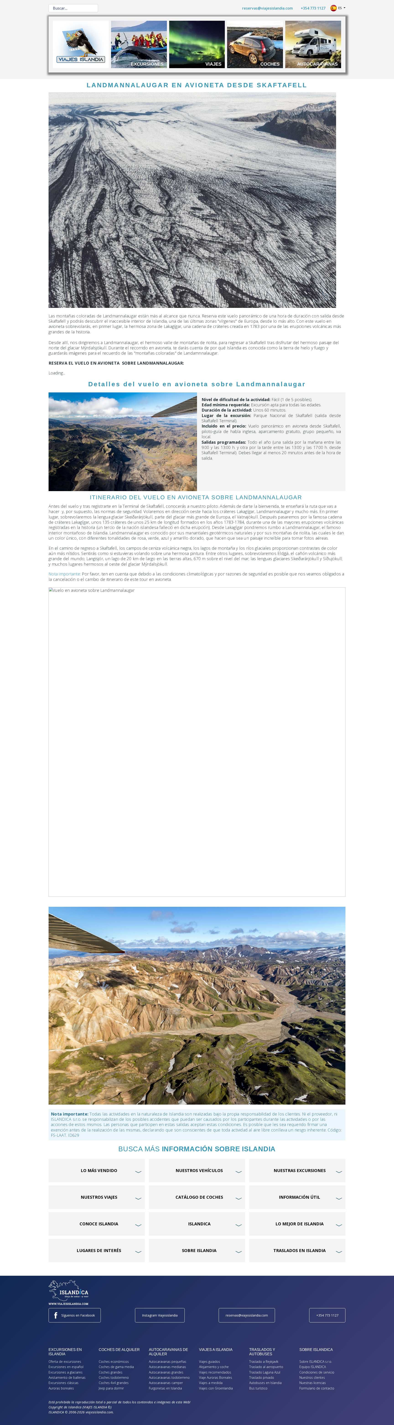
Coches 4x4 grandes (114, 1383)
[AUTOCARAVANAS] (313, 44)
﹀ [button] (139, 1163)
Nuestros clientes (312, 1377)
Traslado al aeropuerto (266, 1367)
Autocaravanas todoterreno (169, 1377)
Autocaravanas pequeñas (167, 1361)
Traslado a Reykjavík (263, 1361)
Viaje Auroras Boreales (215, 1377)
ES (340, 8)
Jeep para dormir (111, 1388)
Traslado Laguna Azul (264, 1372)
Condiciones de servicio (316, 1372)
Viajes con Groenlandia (216, 1388)
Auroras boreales (61, 1388)
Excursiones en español (66, 1367)
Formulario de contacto (316, 1388)
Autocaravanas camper (166, 1383)
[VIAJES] (197, 44)
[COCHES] (255, 44)
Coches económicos (114, 1361)
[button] (383, 1414)
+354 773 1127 (313, 8)
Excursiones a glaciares (66, 1372)
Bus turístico (258, 1388)
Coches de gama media (116, 1367)
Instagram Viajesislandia (160, 1315)
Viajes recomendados (215, 1372)
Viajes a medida (211, 1383)
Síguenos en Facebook (78, 1315)
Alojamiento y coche (214, 1367)
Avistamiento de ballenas (67, 1377)
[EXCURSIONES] (139, 44)
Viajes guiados (209, 1361)
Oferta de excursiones (65, 1361)
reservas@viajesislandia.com (267, 8)
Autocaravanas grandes (166, 1372)
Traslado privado (261, 1377)
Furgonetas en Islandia (165, 1388)
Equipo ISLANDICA (312, 1367)
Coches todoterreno (114, 1377)
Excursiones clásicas (63, 1383)
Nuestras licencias (312, 1383)
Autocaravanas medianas (167, 1367)
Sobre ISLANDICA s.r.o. (315, 1361)
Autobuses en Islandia (265, 1383)
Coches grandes (110, 1372)
